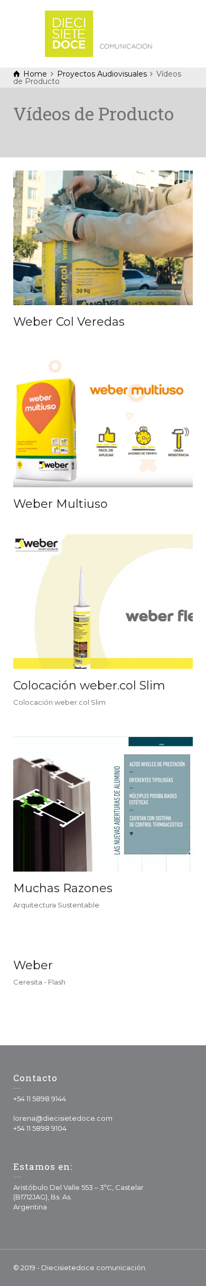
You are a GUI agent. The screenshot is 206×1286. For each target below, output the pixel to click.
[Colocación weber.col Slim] (103, 601)
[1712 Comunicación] (103, 33)
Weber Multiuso (60, 504)
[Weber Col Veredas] (103, 238)
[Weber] (103, 948)
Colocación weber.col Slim (89, 685)
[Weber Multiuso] (103, 420)
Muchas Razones (63, 888)
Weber (33, 965)
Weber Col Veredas (69, 322)
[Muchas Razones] (103, 804)
